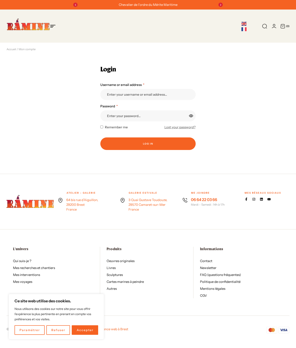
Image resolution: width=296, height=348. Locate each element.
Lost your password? (180, 127)
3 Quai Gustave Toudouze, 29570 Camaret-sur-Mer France (147, 204)
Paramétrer (30, 330)
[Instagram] (253, 199)
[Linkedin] (261, 199)
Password (109, 106)
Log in (148, 143)
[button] (75, 5)
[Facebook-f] (246, 199)
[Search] (264, 26)
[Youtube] (269, 199)
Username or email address (122, 85)
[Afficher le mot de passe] (191, 115)
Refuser (58, 330)
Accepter (85, 330)
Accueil (11, 49)
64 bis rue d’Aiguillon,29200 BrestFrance (82, 204)
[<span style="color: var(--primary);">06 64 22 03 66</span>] (185, 200)
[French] (244, 29)
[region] (56, 316)
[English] (244, 23)
